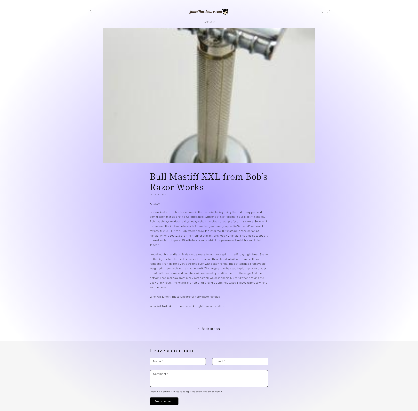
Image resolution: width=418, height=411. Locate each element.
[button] (90, 11)
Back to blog (211, 328)
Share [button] (156, 203)
